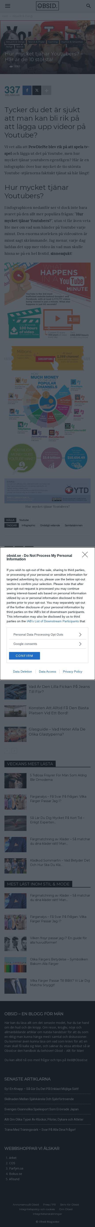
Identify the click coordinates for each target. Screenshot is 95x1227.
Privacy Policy (72, 671)
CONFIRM (24, 656)
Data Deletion (22, 671)
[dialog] (47, 613)
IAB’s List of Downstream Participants (53, 621)
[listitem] (47, 634)
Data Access (47, 671)
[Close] (86, 556)
